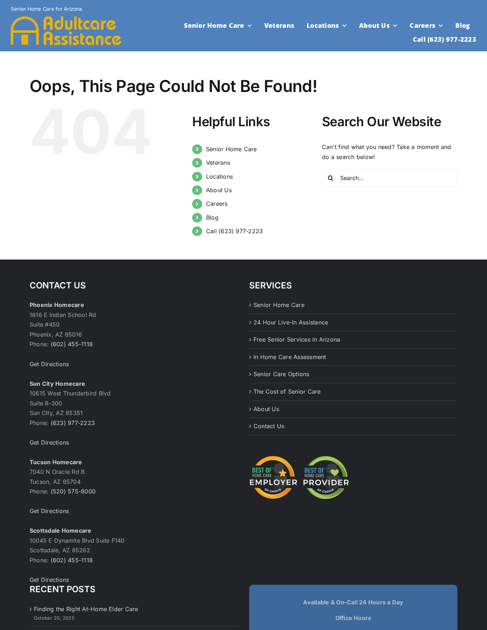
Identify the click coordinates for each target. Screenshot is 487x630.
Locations (219, 176)
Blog (212, 217)
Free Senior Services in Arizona (296, 339)
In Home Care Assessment (289, 356)
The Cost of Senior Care (287, 391)
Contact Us (268, 426)
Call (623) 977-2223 (234, 231)
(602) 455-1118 (72, 344)
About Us (219, 190)
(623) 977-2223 (73, 422)
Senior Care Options (281, 374)
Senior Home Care (231, 149)
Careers (217, 203)
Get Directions (49, 364)
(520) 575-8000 (73, 491)
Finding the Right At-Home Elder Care (86, 609)
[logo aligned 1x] (66, 19)
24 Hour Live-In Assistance (290, 322)
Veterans (218, 162)
